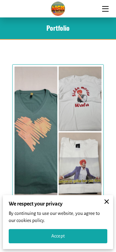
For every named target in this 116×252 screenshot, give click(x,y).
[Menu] (105, 9)
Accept (58, 235)
